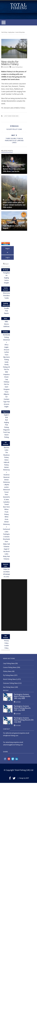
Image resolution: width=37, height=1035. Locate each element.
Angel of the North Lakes (6, 551)
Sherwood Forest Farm (6, 492)
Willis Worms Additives (6, 324)
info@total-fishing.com (10, 735)
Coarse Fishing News (17, 67)
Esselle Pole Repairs (6, 310)
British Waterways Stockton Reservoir (6, 472)
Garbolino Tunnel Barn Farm (6, 504)
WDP (27, 778)
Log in (8, 257)
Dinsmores (6, 293)
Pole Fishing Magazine (6, 427)
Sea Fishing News (8, 687)
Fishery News (7, 671)
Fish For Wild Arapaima (6, 371)
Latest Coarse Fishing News (11, 116)
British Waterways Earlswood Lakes (6, 527)
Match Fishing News (9, 679)
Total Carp (6, 432)
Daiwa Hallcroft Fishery (6, 462)
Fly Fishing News (8, 675)
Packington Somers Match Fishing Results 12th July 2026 (22, 708)
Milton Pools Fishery (6, 511)
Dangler (6, 283)
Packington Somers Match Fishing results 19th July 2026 (22, 696)
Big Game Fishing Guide (6, 359)
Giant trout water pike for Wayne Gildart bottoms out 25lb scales (14, 204)
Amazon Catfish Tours (6, 352)
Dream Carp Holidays (6, 379)
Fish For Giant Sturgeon (6, 386)
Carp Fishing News (9, 663)
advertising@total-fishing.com (13, 745)
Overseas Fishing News (10, 683)
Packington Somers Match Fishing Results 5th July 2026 (24, 720)
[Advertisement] (14, 605)
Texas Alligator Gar (6, 394)
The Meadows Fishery (6, 454)
